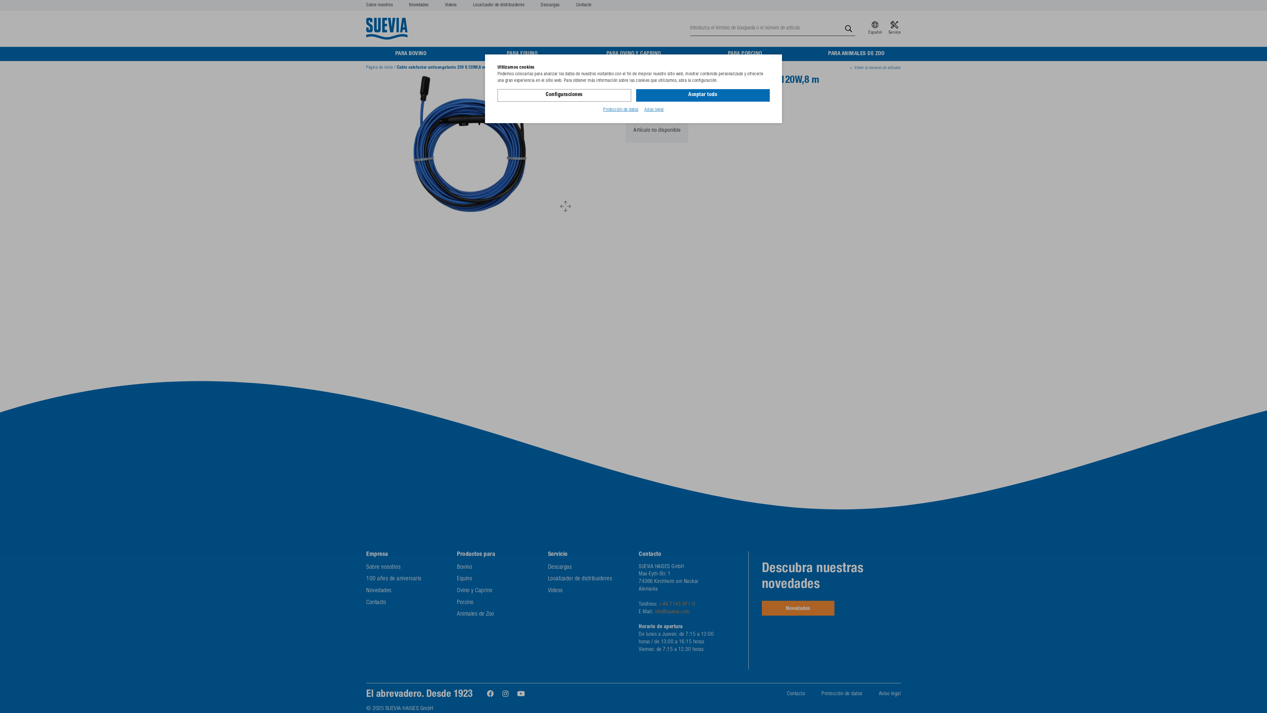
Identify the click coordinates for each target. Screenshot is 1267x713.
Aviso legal (654, 110)
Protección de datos (620, 110)
